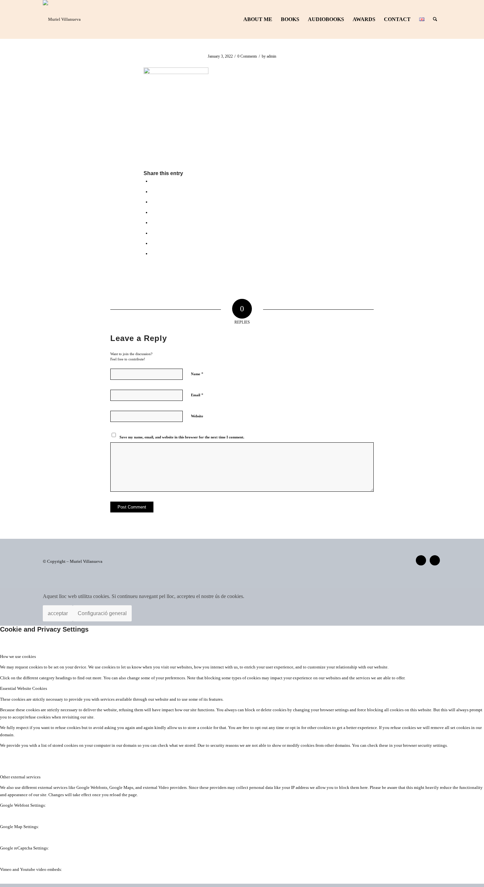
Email (197, 394)
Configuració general (102, 613)
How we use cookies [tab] (18, 656)
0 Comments (247, 56)
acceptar (58, 613)
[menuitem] (258, 19)
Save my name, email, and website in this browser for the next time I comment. (182, 437)
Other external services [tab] (20, 776)
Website (197, 416)
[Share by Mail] (153, 253)
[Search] (435, 19)
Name (197, 373)
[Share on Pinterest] (153, 201)
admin (271, 56)
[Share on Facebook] (153, 181)
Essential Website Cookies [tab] (23, 688)
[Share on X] (153, 191)
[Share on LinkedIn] (153, 212)
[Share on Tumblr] (153, 222)
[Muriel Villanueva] (62, 19)
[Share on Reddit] (153, 243)
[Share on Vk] (153, 233)
